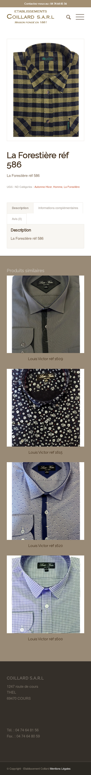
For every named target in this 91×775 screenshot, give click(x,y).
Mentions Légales (60, 768)
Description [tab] (20, 208)
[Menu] (77, 17)
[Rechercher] (66, 17)
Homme (57, 187)
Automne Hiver (43, 187)
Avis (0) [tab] (17, 219)
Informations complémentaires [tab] (58, 208)
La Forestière (72, 187)
